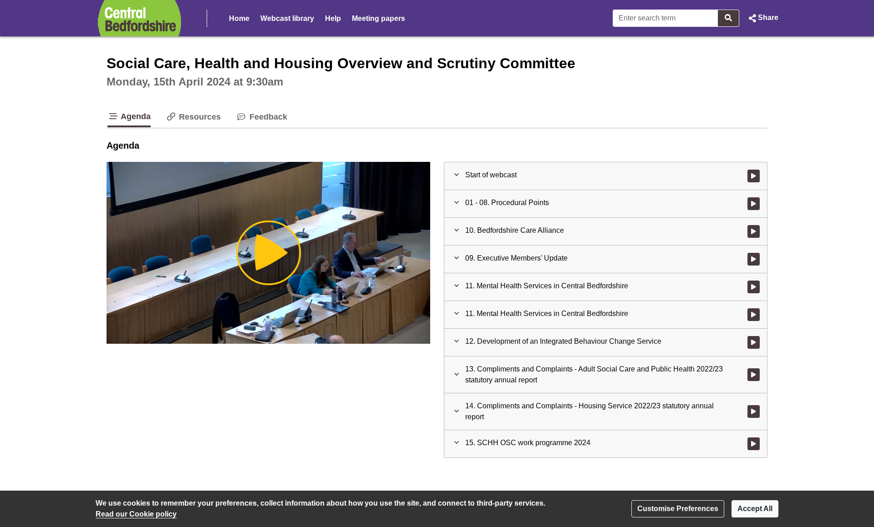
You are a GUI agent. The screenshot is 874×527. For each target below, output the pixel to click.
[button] (762, 18)
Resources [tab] (199, 116)
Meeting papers (378, 18)
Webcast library (287, 18)
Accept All (754, 508)
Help (333, 18)
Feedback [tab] (267, 116)
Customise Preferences (677, 508)
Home (239, 18)
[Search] (728, 18)
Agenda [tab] (135, 116)
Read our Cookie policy (136, 514)
